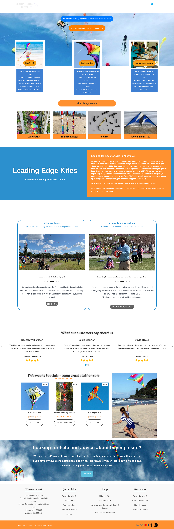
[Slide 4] (56, 281)
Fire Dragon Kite (94, 413)
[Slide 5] (59, 281)
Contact (69, 514)
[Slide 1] (45, 281)
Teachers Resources (140, 509)
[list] (52, 253)
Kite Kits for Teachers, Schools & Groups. (135, 188)
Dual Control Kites (111, 188)
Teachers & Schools (69, 509)
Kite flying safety (140, 505)
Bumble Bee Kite (34, 413)
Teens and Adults (104, 500)
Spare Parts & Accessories (105, 513)
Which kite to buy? (69, 496)
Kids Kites (97, 188)
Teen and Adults (69, 505)
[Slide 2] (47, 281)
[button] (52, 252)
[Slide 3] (52, 281)
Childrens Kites (69, 500)
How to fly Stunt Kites (140, 500)
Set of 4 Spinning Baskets (64, 413)
